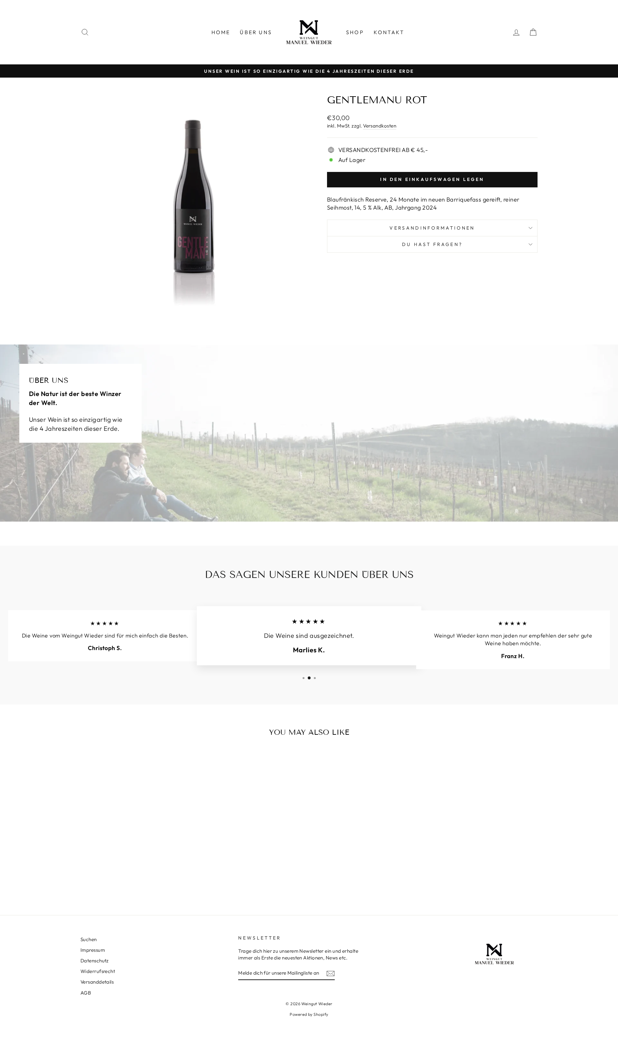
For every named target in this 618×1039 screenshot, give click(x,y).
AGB (85, 993)
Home (220, 32)
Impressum (92, 950)
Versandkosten (379, 126)
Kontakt (389, 32)
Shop (355, 32)
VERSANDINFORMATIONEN (432, 228)
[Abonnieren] (330, 973)
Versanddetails (97, 982)
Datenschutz (94, 961)
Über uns (256, 32)
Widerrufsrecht (97, 971)
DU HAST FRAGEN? (432, 244)
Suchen (88, 939)
